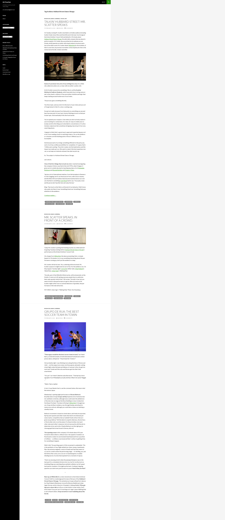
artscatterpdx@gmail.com (9, 9)
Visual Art (63, 18)
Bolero (55, 499)
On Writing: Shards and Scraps (10, 55)
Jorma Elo (77, 201)
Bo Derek (48, 499)
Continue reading (50, 195)
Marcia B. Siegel (50, 203)
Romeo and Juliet (70, 502)
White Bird (72, 45)
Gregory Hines (69, 170)
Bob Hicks (47, 18)
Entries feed (5, 70)
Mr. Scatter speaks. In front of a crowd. (60, 218)
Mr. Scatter (49, 298)
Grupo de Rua (73, 499)
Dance (53, 18)
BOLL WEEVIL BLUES (8, 45)
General (57, 18)
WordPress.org (6, 74)
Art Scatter (7, 2)
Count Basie (63, 181)
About (103, 2)
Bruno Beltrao (64, 499)
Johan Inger (68, 201)
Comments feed (6, 72)
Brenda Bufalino (57, 170)
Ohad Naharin (60, 203)
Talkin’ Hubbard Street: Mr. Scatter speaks (65, 23)
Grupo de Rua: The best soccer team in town (61, 313)
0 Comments (69, 28)
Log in (4, 68)
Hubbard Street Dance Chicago (53, 39)
